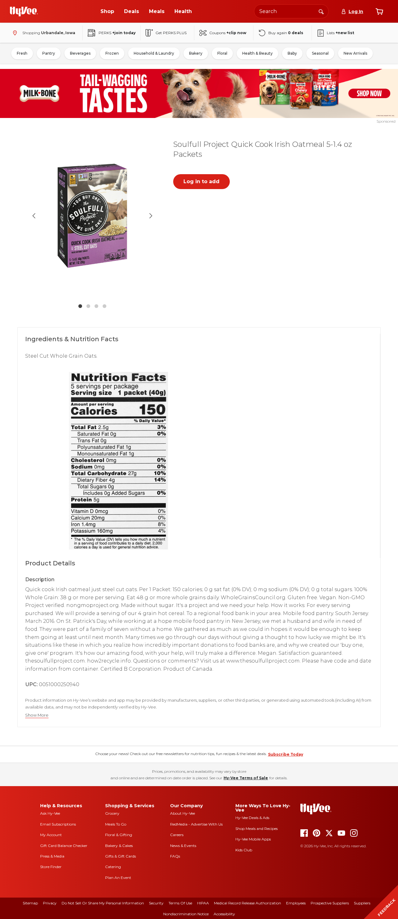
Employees (296, 903)
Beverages (80, 53)
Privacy (50, 903)
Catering (113, 866)
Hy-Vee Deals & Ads (252, 817)
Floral (222, 53)
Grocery (112, 813)
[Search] (321, 11)
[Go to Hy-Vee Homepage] (24, 11)
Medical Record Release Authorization (247, 903)
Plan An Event (118, 877)
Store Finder (51, 866)
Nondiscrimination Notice (186, 914)
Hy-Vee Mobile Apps (253, 839)
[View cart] (379, 11)
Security (156, 903)
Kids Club (243, 850)
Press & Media (52, 856)
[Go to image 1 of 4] (80, 306)
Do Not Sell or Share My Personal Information (103, 903)
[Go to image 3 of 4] (96, 306)
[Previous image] (34, 216)
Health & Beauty (257, 53)
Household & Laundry (154, 53)
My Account (51, 834)
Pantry (48, 53)
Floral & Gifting (118, 834)
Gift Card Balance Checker (63, 845)
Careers (176, 834)
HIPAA (203, 903)
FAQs (175, 856)
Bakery (195, 53)
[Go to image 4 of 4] (104, 306)
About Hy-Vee (182, 813)
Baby (292, 53)
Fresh (22, 53)
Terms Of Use (180, 903)
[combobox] (291, 11)
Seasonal (320, 53)
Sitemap (30, 903)
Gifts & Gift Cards (120, 856)
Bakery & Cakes (119, 845)
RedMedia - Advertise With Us (196, 824)
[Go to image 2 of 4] (88, 306)
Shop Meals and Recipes (256, 828)
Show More (37, 715)
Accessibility (224, 914)
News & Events (183, 845)
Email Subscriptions (58, 824)
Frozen (112, 53)
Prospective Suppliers (330, 903)
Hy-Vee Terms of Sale (246, 778)
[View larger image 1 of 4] (92, 215)
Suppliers (362, 903)
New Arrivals (355, 53)
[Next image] (151, 216)
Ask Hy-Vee (50, 813)
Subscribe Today (285, 754)
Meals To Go (115, 824)
